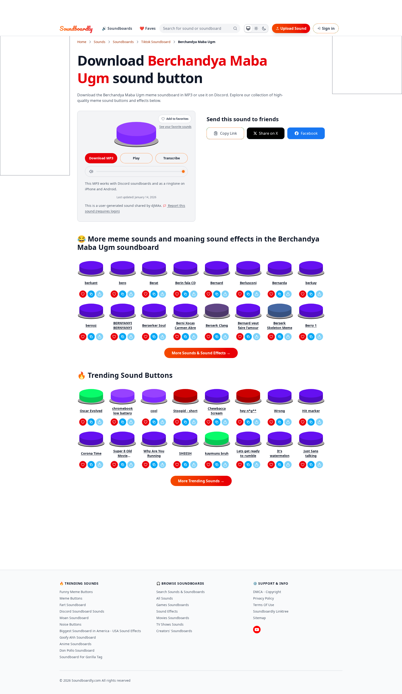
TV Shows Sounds (170, 624)
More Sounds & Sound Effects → (201, 352)
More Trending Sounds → (201, 480)
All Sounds (164, 598)
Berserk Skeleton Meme (279, 325)
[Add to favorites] (83, 294)
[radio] (248, 28)
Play (136, 158)
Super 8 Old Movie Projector (122, 453)
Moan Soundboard (74, 618)
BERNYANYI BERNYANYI (122, 325)
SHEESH (185, 453)
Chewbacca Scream (217, 410)
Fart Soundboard (73, 605)
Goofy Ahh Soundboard (78, 637)
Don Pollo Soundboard (77, 650)
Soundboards (123, 42)
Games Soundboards (172, 605)
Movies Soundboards (172, 618)
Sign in (328, 28)
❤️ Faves (148, 28)
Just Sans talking (311, 453)
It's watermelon (279, 453)
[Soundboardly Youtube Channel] (257, 629)
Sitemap (259, 618)
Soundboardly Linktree (270, 611)
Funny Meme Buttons (76, 592)
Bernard (216, 283)
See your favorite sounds (175, 127)
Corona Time (91, 453)
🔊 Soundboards (117, 28)
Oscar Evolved (91, 411)
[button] (136, 133)
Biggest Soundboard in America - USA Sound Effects (100, 631)
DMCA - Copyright (267, 592)
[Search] (235, 28)
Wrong (279, 411)
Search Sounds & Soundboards (180, 592)
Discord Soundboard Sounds (82, 611)
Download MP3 (101, 158)
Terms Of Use (263, 605)
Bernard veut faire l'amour (248, 325)
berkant (91, 283)
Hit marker (311, 411)
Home (81, 42)
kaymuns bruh (216, 453)
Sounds (99, 42)
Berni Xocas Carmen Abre (185, 325)
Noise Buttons (70, 624)
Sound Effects (167, 611)
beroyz (91, 325)
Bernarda (279, 283)
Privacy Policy (263, 598)
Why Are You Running (154, 453)
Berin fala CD (185, 283)
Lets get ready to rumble (248, 453)
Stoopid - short (185, 411)
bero (122, 283)
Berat (154, 283)
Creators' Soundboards (174, 631)
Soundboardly (76, 28)
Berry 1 (311, 325)
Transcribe (171, 158)
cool (154, 411)
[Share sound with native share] (99, 294)
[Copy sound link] (91, 294)
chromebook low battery (122, 410)
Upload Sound (293, 28)
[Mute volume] (91, 171)
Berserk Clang (217, 325)
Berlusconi (248, 283)
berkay (311, 283)
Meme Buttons (71, 598)
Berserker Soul (154, 325)
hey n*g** (248, 411)
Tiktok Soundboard (156, 42)
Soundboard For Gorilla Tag (81, 657)
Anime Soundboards (75, 644)
